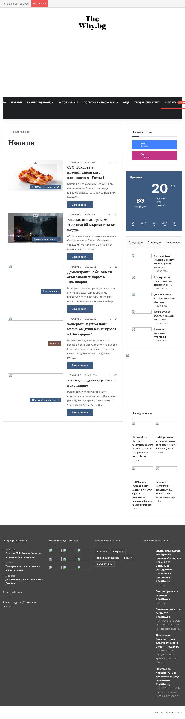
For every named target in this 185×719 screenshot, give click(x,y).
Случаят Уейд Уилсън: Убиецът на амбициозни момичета (164, 261)
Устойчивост (68, 102)
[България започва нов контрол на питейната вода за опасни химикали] (83, 569)
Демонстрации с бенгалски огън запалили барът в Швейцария (89, 276)
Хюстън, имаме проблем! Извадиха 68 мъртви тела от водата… (91, 224)
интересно (118, 551)
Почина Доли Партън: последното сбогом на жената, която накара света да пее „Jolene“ (142, 446)
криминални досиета (108, 557)
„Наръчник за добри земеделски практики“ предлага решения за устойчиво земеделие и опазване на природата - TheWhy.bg (169, 565)
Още (125, 102)
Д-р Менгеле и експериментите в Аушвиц (164, 298)
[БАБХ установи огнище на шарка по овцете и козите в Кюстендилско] (166, 428)
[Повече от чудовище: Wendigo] (142, 334)
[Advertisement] (92, 64)
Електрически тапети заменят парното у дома (163, 281)
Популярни (135, 242)
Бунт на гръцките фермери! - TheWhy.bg (167, 595)
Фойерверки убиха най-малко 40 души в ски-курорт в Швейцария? (91, 328)
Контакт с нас (173, 712)
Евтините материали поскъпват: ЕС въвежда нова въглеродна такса (165, 489)
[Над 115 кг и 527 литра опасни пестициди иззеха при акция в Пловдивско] (55, 552)
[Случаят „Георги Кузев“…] (83, 560)
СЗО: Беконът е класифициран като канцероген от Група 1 (85, 172)
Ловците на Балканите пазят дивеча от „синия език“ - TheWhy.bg (167, 641)
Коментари (172, 242)
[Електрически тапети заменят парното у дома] (142, 282)
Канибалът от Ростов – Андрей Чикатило (164, 315)
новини (128, 557)
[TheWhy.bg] (92, 23)
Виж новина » (80, 204)
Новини (16, 102)
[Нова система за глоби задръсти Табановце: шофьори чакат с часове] (55, 569)
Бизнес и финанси (39, 102)
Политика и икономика (100, 102)
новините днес (105, 564)
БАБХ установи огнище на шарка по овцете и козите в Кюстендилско (166, 442)
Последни (154, 242)
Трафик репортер (146, 102)
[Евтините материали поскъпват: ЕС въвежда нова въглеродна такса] (166, 472)
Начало (14, 131)
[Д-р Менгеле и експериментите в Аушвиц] (142, 299)
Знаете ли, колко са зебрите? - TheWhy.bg (168, 613)
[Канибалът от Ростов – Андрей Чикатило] (142, 317)
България (102, 551)
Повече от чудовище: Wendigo (160, 333)
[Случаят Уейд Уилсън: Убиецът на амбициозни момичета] (142, 261)
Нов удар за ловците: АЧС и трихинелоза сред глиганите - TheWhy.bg (167, 676)
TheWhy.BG (75, 162)
